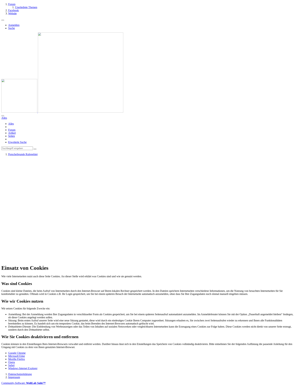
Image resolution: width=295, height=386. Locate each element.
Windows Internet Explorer (22, 368)
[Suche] (2, 115)
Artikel (12, 132)
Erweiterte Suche (17, 142)
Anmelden (13, 25)
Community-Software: (23, 383)
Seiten (11, 136)
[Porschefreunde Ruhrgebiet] (62, 111)
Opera (11, 362)
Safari (11, 365)
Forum (11, 129)
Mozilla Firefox (16, 359)
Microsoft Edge (16, 356)
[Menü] (2, 20)
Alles (11, 123)
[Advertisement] (103, 210)
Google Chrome (17, 352)
